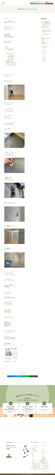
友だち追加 (33, 3)
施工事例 (32, 453)
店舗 (32, 457)
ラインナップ (33, 459)
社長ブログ (42, 450)
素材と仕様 (33, 448)
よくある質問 (43, 457)
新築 (32, 454)
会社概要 (42, 454)
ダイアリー (42, 448)
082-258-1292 (45, 409)
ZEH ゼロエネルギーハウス (45, 445)
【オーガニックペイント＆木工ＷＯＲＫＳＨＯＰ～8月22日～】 (46, 31)
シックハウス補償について (35, 451)
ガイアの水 (33, 468)
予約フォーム (27, 411)
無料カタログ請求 (41, 3)
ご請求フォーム (10, 411)
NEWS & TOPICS (43, 452)
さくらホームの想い (34, 445)
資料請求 (42, 461)
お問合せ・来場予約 (49, 3)
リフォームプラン (34, 465)
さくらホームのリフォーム (35, 466)
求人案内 (42, 459)
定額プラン (33, 462)
